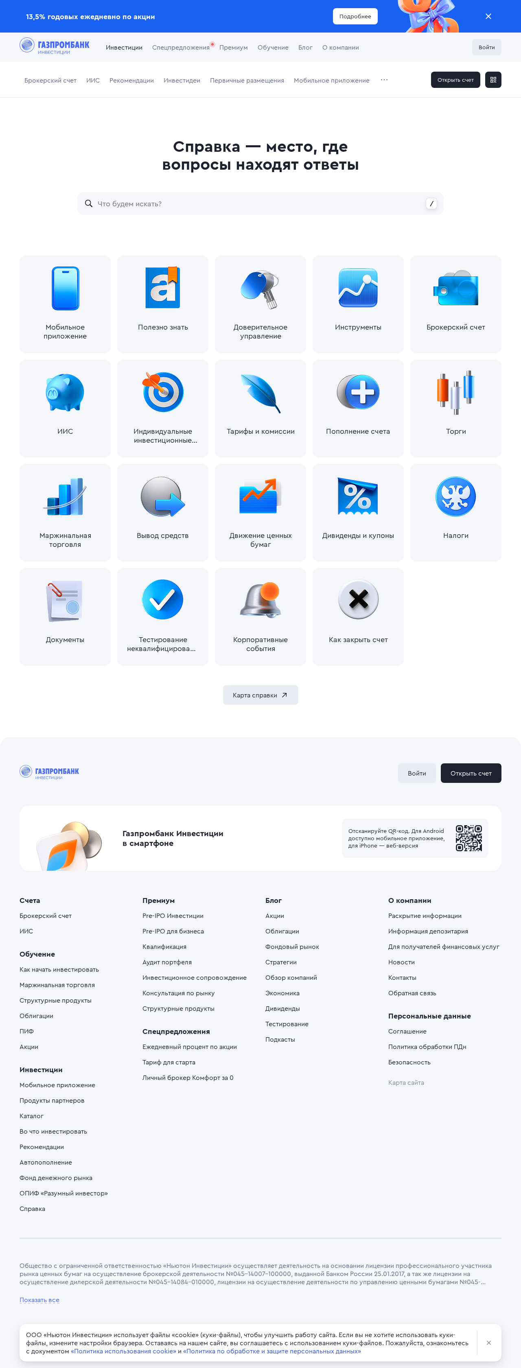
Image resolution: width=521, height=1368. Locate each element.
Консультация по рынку (178, 993)
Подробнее (355, 16)
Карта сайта (406, 1082)
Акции (29, 1046)
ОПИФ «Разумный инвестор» (64, 1193)
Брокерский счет (50, 80)
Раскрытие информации (425, 915)
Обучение (273, 47)
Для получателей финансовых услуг (443, 946)
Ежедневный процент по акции (189, 1046)
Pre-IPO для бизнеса (173, 931)
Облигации (36, 1016)
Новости (401, 962)
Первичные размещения (247, 80)
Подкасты (280, 1039)
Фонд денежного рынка (56, 1178)
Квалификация (164, 946)
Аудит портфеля (167, 962)
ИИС (93, 80)
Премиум (233, 47)
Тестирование (287, 1024)
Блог (305, 47)
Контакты (402, 977)
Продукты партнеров (52, 1100)
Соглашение (407, 1031)
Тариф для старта (168, 1062)
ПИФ (27, 1031)
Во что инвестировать (53, 1131)
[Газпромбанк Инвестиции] (55, 47)
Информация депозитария (428, 931)
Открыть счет (456, 79)
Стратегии (281, 962)
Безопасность (409, 1062)
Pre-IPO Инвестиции (173, 915)
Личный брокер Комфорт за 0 (188, 1077)
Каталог (32, 1116)
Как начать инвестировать (59, 969)
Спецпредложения (181, 47)
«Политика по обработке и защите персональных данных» (272, 1351)
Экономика (282, 993)
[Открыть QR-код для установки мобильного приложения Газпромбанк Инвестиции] (493, 80)
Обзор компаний (291, 977)
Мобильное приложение (332, 80)
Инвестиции (124, 47)
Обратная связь (412, 993)
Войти (487, 47)
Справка (32, 1208)
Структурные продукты (56, 1000)
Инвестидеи (182, 80)
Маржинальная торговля (57, 985)
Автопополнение (46, 1162)
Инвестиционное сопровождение (194, 977)
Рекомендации (131, 80)
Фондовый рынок (292, 946)
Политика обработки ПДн (427, 1046)
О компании (340, 47)
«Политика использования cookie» (123, 1351)
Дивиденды (282, 1008)
